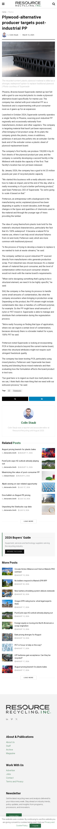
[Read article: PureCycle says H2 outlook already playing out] (48, 464)
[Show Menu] (3, 4)
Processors (17, 391)
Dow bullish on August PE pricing (16, 495)
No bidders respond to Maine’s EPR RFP (31, 581)
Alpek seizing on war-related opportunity (20, 484)
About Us (10, 742)
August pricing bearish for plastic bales (19, 449)
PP (9, 391)
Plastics (11, 12)
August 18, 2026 (22, 638)
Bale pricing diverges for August (28, 635)
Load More (28, 521)
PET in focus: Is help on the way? (28, 645)
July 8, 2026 (24, 510)
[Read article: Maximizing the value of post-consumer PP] (48, 475)
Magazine (10, 753)
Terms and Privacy (14, 781)
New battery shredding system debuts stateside (35, 591)
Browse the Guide (14, 551)
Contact (10, 778)
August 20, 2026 (22, 584)
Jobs (8, 774)
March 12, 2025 (28, 35)
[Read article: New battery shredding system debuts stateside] (7, 593)
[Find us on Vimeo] (12, 719)
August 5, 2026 (23, 476)
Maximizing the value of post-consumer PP (21, 472)
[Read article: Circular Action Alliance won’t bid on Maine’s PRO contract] (7, 571)
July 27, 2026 (24, 487)
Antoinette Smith (10, 453)
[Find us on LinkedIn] (7, 719)
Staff (8, 746)
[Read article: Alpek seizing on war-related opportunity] (48, 487)
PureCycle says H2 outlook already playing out (34, 613)
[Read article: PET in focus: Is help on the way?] (7, 647)
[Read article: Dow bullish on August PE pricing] (48, 498)
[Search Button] (53, 4)
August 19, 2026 (22, 575)
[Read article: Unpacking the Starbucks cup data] (48, 510)
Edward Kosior (9, 476)
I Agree (35, 826)
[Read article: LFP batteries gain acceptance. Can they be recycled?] (7, 657)
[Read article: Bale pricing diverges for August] (7, 637)
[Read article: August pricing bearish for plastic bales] (48, 453)
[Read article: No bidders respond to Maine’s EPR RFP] (7, 583)
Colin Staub (14, 35)
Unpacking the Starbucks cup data (17, 507)
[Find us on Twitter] (16, 719)
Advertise (10, 770)
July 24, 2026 (24, 499)
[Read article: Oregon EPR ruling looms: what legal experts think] (7, 603)
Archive (9, 749)
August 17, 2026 (26, 453)
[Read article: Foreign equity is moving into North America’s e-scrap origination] (7, 625)
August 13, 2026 (26, 467)
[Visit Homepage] (28, 4)
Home (4, 12)
